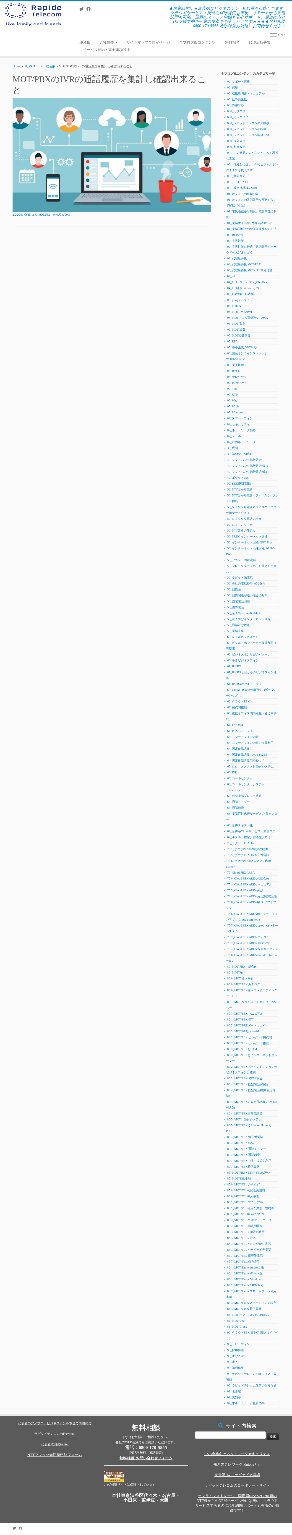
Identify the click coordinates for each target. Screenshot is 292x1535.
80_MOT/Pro (235, 972)
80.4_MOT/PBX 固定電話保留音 (248, 1084)
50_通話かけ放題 (238, 625)
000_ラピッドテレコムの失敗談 (248, 123)
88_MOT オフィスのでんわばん (248, 1314)
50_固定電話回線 (238, 601)
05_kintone (234, 306)
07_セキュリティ (238, 424)
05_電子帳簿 (235, 365)
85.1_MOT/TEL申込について (246, 1214)
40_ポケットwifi (238, 477)
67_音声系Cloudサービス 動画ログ (251, 831)
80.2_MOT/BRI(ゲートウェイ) (246, 1025)
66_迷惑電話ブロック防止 (244, 796)
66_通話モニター (238, 802)
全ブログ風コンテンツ (197, 42)
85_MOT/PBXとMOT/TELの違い (248, 1172)
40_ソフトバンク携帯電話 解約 (247, 471)
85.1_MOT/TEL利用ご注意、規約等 (250, 1208)
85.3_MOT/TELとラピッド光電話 (249, 1249)
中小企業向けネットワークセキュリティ (237, 1454)
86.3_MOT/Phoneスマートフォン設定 (251, 1303)
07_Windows (235, 412)
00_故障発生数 (237, 99)
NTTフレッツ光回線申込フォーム (54, 1455)
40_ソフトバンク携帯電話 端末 (247, 465)
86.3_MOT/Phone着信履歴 (244, 1308)
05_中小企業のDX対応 (242, 347)
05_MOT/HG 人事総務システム (247, 317)
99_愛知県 (234, 1397)
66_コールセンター (240, 778)
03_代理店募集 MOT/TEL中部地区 (249, 270)
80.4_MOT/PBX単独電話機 (244, 1113)
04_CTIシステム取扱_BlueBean (248, 282)
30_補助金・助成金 (240, 454)
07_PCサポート (237, 382)
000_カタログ (236, 111)
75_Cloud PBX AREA (241, 872)
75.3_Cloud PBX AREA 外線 (245, 890)
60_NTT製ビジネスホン (242, 637)
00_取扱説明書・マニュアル (246, 93)
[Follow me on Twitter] (82, 9)
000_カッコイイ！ (239, 117)
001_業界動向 (236, 176)
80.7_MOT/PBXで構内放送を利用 (249, 1160)
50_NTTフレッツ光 (240, 524)
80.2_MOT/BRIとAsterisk (243, 1031)
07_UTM (233, 394)
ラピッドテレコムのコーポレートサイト (237, 1485)
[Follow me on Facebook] (90, 9)
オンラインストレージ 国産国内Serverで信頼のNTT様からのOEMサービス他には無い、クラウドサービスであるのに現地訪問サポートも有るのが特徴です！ (237, 1503)
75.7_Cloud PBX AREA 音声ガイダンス (252, 949)
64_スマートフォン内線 (243, 737)
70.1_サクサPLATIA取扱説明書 (247, 849)
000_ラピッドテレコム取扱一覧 (248, 135)
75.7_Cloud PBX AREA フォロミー (249, 937)
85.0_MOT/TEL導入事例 (243, 1196)
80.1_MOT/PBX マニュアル (245, 1013)
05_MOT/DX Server (239, 311)
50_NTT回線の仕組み (241, 530)
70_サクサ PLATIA (240, 843)
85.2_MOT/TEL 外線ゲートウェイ (249, 1220)
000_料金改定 (236, 147)
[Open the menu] (273, 35)
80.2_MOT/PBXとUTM (242, 1049)
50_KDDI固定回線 (239, 483)
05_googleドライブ (240, 300)
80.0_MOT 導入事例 (240, 978)
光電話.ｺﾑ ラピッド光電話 (237, 1475)
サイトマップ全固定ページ (148, 42)
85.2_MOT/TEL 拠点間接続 (245, 1226)
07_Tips (232, 388)
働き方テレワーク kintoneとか (237, 1464)
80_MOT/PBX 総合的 (39, 66)
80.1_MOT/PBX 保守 (240, 1019)
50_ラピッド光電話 (240, 577)
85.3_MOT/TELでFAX (241, 1238)
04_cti (231, 276)
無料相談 (232, 42)
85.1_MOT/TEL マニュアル (245, 1202)
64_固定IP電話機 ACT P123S (247, 754)
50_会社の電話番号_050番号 (246, 583)
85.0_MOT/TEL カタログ (243, 1184)
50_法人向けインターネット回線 (249, 619)
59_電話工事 (235, 631)
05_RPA (232, 341)
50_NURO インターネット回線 (247, 536)
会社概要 (107, 42)
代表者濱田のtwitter (55, 1444)
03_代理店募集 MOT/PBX (244, 264)
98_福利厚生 (235, 1368)
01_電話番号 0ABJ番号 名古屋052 (249, 223)
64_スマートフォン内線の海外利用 (250, 742)
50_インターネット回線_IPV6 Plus (249, 542)
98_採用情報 (235, 1350)
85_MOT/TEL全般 (239, 1178)
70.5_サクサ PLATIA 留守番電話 (248, 855)
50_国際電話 (235, 607)
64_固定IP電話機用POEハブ (245, 760)
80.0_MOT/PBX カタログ (243, 984)
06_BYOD (233, 371)
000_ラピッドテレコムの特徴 (246, 129)
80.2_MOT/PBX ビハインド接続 (248, 1043)
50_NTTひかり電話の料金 (244, 518)
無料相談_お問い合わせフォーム (146, 1458)
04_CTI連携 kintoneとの (243, 288)
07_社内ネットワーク (241, 442)
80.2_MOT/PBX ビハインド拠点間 (249, 1037)
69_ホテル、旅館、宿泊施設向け (249, 837)
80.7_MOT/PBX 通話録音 (243, 1154)
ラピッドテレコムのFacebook (54, 1434)
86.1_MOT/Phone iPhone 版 (245, 1273)
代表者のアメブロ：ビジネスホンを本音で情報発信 (54, 1423)
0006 (67, 214)
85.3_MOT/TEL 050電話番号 (246, 1232)
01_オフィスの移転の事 (243, 194)
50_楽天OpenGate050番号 (244, 613)
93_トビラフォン (238, 1344)
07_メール (234, 436)
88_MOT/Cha (236, 1320)
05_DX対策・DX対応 (241, 294)
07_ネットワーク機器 (241, 430)
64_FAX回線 (235, 725)
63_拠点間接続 (237, 707)
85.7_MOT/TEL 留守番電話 (245, 1255)
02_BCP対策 (235, 235)
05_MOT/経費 (236, 329)
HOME (84, 42)
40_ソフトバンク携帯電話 (244, 460)
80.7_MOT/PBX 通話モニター (246, 1149)
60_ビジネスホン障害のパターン (249, 654)
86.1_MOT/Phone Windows (244, 1279)
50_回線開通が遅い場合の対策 (247, 595)
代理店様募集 (260, 42)
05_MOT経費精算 (238, 335)
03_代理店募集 (237, 258)
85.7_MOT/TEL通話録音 (243, 1261)
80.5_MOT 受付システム (244, 1119)
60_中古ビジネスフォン (243, 660)
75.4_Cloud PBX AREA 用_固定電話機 (252, 896)
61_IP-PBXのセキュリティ (244, 684)
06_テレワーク (237, 377)
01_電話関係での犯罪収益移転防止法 (251, 229)
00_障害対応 (235, 105)
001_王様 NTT (237, 182)
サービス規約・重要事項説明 (106, 50)
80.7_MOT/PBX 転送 (240, 1143)
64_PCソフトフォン (240, 731)
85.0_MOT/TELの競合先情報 (246, 1190)
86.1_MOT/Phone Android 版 (245, 1267)
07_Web (232, 400)
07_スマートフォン (240, 418)
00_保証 (232, 87)
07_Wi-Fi (233, 406)
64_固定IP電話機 (239, 748)
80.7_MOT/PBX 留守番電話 (245, 1137)
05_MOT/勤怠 (236, 323)
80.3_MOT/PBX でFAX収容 (245, 1078)
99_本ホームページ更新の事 (246, 1403)
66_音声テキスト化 (240, 825)
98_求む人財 (235, 1356)
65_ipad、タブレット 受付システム (250, 766)
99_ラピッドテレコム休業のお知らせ (251, 1385)
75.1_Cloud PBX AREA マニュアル (249, 884)
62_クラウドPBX (238, 701)
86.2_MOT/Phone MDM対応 (245, 1285)
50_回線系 (234, 589)
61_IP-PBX (234, 666)
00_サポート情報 (238, 81)
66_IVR (232, 772)
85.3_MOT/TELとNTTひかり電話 (249, 1243)
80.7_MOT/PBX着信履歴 (243, 1166)
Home (16, 66)
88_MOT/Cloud (237, 1326)
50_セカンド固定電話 (241, 560)
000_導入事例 (236, 141)
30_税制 (232, 448)
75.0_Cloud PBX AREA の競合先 (248, 878)
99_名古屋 (234, 1391)
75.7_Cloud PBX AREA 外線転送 (248, 943)
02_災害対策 (235, 241)
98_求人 (232, 1362)
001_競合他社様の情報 (242, 188)
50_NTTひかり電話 (240, 489)
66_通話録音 (235, 807)
